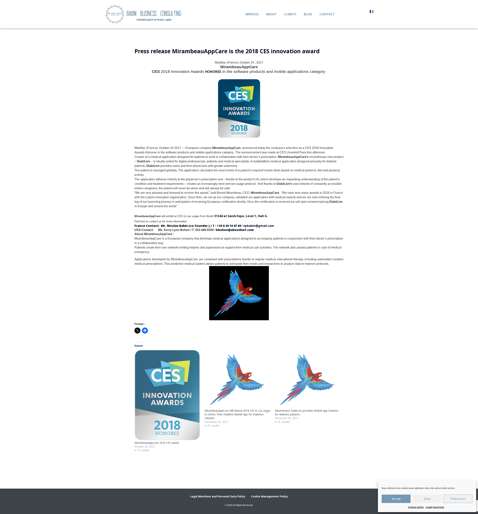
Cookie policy (416, 507)
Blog (308, 14)
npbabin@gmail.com (258, 226)
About (271, 14)
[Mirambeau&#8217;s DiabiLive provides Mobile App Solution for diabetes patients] (308, 379)
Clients (290, 14)
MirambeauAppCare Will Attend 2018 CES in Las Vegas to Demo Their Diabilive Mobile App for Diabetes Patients (237, 414)
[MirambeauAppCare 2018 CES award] (167, 395)
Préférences (457, 498)
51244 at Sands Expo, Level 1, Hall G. (241, 216)
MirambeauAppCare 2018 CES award (156, 442)
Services (251, 14)
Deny (427, 498)
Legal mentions (435, 507)
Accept (396, 498)
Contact (327, 14)
